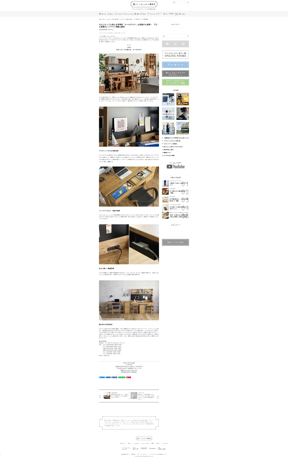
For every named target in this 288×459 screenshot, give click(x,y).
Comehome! (172, 188)
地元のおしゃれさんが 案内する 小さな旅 (179, 212)
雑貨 (138, 14)
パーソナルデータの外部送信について (158, 454)
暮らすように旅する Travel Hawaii (173, 146)
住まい (144, 14)
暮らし (112, 14)
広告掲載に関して (125, 454)
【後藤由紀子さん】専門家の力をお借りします (176, 138)
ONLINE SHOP (125, 372)
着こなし (104, 14)
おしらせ (152, 14)
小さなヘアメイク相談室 (170, 143)
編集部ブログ (167, 152)
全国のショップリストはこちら (129, 370)
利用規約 (133, 454)
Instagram (134, 372)
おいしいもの (129, 14)
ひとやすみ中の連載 (169, 155)
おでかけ (119, 14)
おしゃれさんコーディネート (176, 180)
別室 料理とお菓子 (169, 149)
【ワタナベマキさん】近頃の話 (172, 140)
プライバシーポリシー (142, 454)
